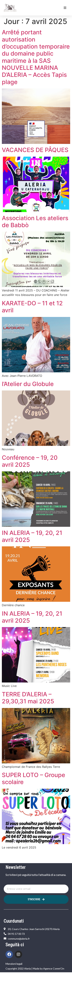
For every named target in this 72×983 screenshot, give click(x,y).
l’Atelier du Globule (28, 384)
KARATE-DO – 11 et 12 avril (32, 307)
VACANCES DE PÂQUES (35, 149)
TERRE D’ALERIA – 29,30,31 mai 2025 (28, 698)
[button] (65, 7)
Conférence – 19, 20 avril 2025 (30, 461)
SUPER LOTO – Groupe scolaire (33, 778)
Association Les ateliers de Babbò (35, 221)
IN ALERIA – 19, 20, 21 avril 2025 (32, 536)
